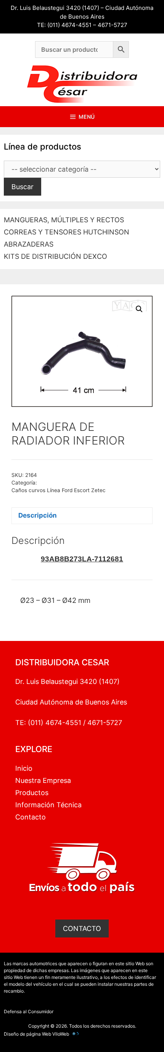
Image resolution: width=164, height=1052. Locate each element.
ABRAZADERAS (28, 244)
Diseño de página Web (27, 1034)
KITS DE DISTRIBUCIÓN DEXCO (55, 256)
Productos (31, 793)
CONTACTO (82, 928)
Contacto (30, 817)
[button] (139, 309)
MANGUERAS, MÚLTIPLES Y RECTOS (64, 220)
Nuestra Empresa (43, 780)
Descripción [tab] (37, 515)
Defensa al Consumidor (28, 1011)
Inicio (23, 768)
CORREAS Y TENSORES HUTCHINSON (66, 232)
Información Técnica (48, 805)
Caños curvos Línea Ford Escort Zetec (58, 490)
